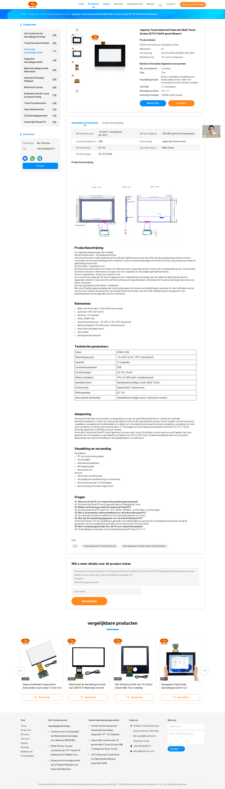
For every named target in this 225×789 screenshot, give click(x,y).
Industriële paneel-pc (40, 122)
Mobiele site (27, 751)
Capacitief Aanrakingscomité (40, 60)
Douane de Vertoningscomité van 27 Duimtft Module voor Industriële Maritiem (65, 764)
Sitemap (25, 747)
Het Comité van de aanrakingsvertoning (40, 35)
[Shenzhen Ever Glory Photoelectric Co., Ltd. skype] (39, 157)
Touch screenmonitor (40, 103)
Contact (40, 166)
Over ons (25, 739)
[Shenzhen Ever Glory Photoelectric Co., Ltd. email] (25, 157)
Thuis (23, 726)
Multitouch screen (40, 87)
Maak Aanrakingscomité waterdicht (40, 70)
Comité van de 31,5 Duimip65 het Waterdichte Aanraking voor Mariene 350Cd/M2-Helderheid (65, 736)
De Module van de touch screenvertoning (40, 95)
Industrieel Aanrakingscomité (40, 51)
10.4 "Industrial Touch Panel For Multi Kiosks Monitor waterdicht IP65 (87, 688)
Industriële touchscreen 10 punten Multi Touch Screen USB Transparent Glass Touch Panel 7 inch (107, 745)
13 (75, 546)
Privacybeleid (27, 756)
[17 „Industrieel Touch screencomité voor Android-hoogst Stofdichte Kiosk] (134, 659)
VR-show (25, 734)
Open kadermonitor (40, 109)
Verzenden (89, 601)
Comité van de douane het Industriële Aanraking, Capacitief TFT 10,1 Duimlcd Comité (105, 731)
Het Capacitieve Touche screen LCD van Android (144, 546)
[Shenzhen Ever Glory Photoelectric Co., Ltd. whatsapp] (32, 157)
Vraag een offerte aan (193, 4)
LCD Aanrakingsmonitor (40, 115)
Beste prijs (153, 103)
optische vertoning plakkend (40, 79)
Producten (26, 730)
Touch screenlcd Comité (40, 43)
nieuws (24, 743)
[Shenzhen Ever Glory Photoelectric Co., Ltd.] (32, 4)
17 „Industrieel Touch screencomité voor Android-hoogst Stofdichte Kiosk (131, 688)
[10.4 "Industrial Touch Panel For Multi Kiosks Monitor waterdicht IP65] (88, 659)
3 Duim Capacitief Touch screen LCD (100, 546)
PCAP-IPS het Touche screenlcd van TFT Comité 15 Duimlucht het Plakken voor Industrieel (65, 751)
